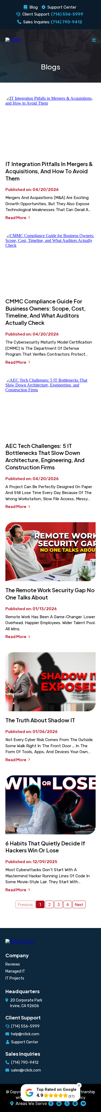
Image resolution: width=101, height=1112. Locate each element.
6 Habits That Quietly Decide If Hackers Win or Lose (45, 847)
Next (79, 904)
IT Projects (14, 978)
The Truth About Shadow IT (40, 720)
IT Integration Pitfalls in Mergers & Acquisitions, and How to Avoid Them (49, 171)
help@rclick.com (25, 1034)
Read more (15, 217)
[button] (94, 40)
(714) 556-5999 (25, 1026)
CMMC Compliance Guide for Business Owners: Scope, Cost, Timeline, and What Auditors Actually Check (45, 312)
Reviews (12, 964)
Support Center (61, 7)
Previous (25, 904)
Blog (33, 7)
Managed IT (15, 971)
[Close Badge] (79, 1085)
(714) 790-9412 (25, 1062)
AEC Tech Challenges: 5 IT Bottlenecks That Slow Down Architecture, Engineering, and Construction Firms (45, 456)
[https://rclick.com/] (13, 40)
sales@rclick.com (26, 1070)
